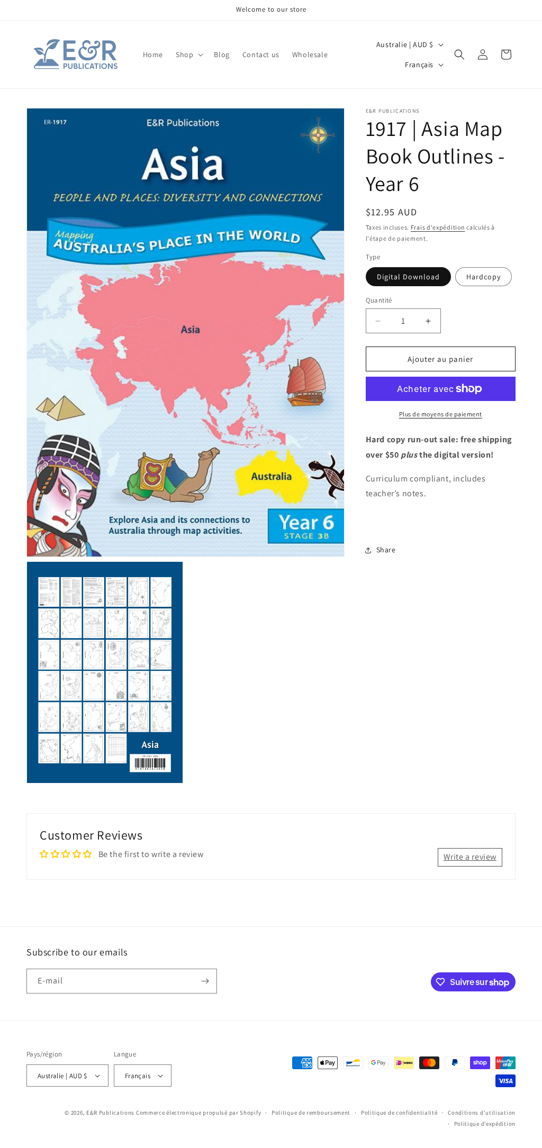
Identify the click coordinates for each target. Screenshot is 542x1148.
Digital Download (408, 276)
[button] (188, 54)
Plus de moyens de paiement (440, 414)
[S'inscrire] (204, 981)
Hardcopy (483, 276)
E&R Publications (110, 1112)
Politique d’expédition (485, 1123)
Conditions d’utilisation (482, 1112)
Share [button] (386, 549)
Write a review (470, 856)
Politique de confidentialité (399, 1112)
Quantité (379, 300)
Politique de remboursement (311, 1112)
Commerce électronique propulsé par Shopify (198, 1112)
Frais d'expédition (438, 227)
